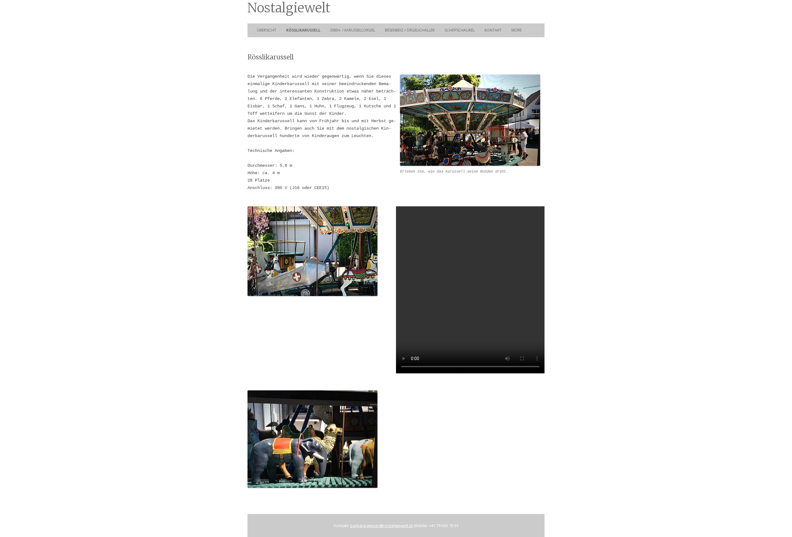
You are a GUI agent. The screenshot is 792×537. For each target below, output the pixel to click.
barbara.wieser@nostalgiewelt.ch (381, 525)
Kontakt (492, 30)
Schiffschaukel (460, 30)
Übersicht (266, 30)
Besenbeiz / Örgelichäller (410, 30)
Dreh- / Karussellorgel (352, 30)
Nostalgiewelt (289, 8)
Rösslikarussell (303, 30)
